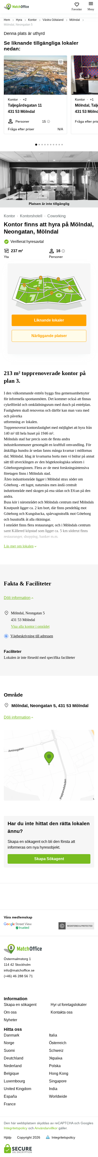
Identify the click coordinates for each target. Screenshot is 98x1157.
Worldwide (58, 1096)
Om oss (10, 1012)
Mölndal (74, 19)
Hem (7, 19)
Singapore (58, 1081)
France (10, 1104)
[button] (62, 61)
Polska (55, 1066)
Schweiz (56, 1050)
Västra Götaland (53, 19)
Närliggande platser (49, 336)
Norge (9, 1043)
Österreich (57, 1043)
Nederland (13, 1066)
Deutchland (13, 1058)
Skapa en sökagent (20, 1005)
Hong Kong (58, 1073)
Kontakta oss (62, 1012)
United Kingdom (17, 1089)
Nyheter (10, 1020)
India (53, 1089)
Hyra (19, 19)
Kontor (32, 19)
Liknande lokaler (49, 320)
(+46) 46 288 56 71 (18, 976)
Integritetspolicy (15, 1128)
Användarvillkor (46, 1128)
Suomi (9, 1050)
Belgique (11, 1073)
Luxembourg (14, 1081)
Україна (55, 1058)
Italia (53, 1035)
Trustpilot (11, 896)
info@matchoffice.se (19, 970)
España (10, 1096)
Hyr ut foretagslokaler (69, 1005)
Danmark (11, 1035)
